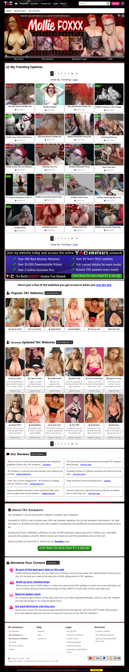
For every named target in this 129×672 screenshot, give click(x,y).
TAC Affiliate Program (104, 635)
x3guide (107, 481)
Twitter (11, 649)
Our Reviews (14, 631)
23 (76, 443)
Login (55, 3)
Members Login (79, 59)
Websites (24, 3)
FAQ (39, 635)
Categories (46, 3)
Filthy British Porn (24, 474)
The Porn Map (85, 465)
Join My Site (103, 285)
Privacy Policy (83, 670)
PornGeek (47, 465)
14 (76, 73)
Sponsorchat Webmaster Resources (106, 640)
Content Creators (102, 631)
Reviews (59, 541)
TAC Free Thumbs (16, 646)
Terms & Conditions (75, 635)
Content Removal (74, 646)
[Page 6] (72, 73)
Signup (115, 3)
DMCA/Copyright (74, 642)
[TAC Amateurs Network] (8, 3)
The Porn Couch (79, 474)
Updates (34, 3)
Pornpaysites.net (37, 484)
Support (41, 631)
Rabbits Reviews (48, 493)
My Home (18, 59)
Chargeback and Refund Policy (77, 650)
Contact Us (42, 638)
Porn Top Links (94, 493)
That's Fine (96, 670)
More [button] (62, 3)
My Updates (48, 59)
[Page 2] (68, 73)
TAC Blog (12, 642)
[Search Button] (108, 3)
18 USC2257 (72, 631)
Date (75, 79)
